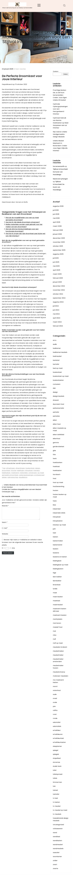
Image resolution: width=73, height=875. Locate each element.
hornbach (56, 474)
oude (55, 694)
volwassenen (58, 828)
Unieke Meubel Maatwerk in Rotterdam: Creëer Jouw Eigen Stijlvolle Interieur (60, 146)
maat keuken (58, 597)
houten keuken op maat (59, 495)
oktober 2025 (58, 246)
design (37, 468)
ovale (55, 702)
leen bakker (57, 577)
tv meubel (56, 806)
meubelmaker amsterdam (58, 660)
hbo (54, 454)
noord (55, 686)
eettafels (56, 416)
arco (54, 340)
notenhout (57, 690)
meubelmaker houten (58, 666)
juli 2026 (56, 210)
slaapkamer (57, 746)
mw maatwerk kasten (58, 681)
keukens (56, 553)
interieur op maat (59, 525)
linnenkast (57, 585)
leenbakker (57, 581)
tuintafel (56, 794)
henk (55, 458)
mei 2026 (56, 218)
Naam (5, 522)
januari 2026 (57, 234)
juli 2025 (56, 258)
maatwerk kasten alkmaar (59, 610)
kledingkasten (58, 569)
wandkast (56, 836)
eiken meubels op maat (59, 429)
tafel (54, 770)
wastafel (56, 852)
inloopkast (29, 470)
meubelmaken (58, 651)
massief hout (57, 627)
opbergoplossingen (26, 475)
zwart (55, 864)
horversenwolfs (58, 166)
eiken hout (57, 424)
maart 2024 (57, 322)
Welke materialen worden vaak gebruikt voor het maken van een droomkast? (24, 225)
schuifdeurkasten (59, 742)
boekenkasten (58, 380)
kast (54, 533)
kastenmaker (58, 541)
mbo (54, 635)
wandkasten (57, 840)
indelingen (20, 470)
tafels (55, 778)
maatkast (56, 601)
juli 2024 (56, 306)
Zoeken (55, 71)
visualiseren (23, 477)
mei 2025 (56, 266)
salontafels (57, 726)
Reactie (5, 506)
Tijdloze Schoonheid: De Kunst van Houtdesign (60, 172)
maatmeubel (58, 605)
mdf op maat (58, 643)
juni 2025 (56, 262)
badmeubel (57, 356)
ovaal (55, 698)
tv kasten (56, 802)
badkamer (57, 348)
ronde (55, 718)
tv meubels (57, 814)
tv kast (55, 798)
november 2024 (59, 290)
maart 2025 (57, 274)
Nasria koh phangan (60, 179)
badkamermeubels (60, 352)
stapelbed (57, 758)
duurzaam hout (58, 404)
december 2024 (59, 286)
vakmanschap (12, 477)
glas (54, 450)
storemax (56, 762)
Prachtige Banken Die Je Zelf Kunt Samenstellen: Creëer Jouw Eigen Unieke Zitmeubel (60, 95)
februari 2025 (58, 278)
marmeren (57, 623)
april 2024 (56, 318)
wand (55, 832)
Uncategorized (58, 824)
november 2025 (59, 242)
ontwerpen (33, 473)
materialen (24, 473)
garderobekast (58, 446)
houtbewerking (58, 486)
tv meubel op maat (60, 810)
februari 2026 (58, 230)
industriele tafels (59, 513)
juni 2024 (56, 310)
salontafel (56, 722)
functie (13, 470)
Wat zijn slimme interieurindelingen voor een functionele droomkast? (22, 230)
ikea (54, 505)
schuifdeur (57, 730)
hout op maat (58, 482)
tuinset (55, 790)
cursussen (56, 384)
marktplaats (57, 619)
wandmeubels (58, 848)
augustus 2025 (58, 254)
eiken (55, 420)
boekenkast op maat (61, 376)
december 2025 (59, 238)
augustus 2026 (58, 206)
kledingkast (6, 473)
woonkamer (57, 856)
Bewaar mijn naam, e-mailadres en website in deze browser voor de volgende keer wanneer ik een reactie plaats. (22, 542)
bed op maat (58, 368)
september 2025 (59, 250)
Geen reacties (20, 69)
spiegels (56, 754)
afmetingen (10, 468)
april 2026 (56, 222)
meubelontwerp (59, 672)
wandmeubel (58, 844)
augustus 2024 (58, 302)
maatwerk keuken (59, 615)
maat (55, 593)
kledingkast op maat (60, 565)
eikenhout (56, 438)
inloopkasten (58, 521)
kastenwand (57, 545)
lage (54, 573)
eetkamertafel (58, 408)
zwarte (55, 868)
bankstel (56, 360)
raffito (55, 710)
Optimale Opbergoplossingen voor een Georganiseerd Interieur (60, 109)
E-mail (5, 528)
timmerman (57, 782)
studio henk (57, 766)
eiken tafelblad (58, 434)
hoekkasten (57, 470)
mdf (54, 639)
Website (5, 534)
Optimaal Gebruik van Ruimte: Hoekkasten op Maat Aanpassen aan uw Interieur (60, 123)
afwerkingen (20, 468)
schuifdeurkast (58, 738)
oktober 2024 (58, 294)
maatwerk (15, 473)
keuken (55, 549)
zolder (55, 860)
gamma (56, 442)
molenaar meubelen (60, 676)
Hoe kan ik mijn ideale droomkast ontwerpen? (23, 222)
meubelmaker (58, 655)
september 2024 (59, 298)
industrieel (57, 509)
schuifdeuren (58, 734)
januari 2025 (57, 282)
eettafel (56, 412)
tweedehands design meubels (60, 819)
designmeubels (58, 396)
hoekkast (56, 466)
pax (54, 706)
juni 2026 (56, 214)
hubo (55, 501)
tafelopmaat (57, 774)
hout (54, 478)
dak (54, 388)
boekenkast (30, 468)
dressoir (56, 400)
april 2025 (56, 270)
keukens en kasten (60, 557)
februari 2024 (58, 326)
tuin (54, 786)
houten (55, 490)
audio (55, 344)
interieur (36, 470)
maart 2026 (57, 226)
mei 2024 (56, 314)
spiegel (55, 750)
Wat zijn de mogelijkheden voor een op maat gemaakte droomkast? (22, 218)
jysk (54, 529)
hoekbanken (57, 462)
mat (54, 631)
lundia (55, 589)
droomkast (6, 470)
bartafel (56, 364)
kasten (55, 537)
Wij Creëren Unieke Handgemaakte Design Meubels (60, 134)
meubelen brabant (60, 647)
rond (54, 714)
